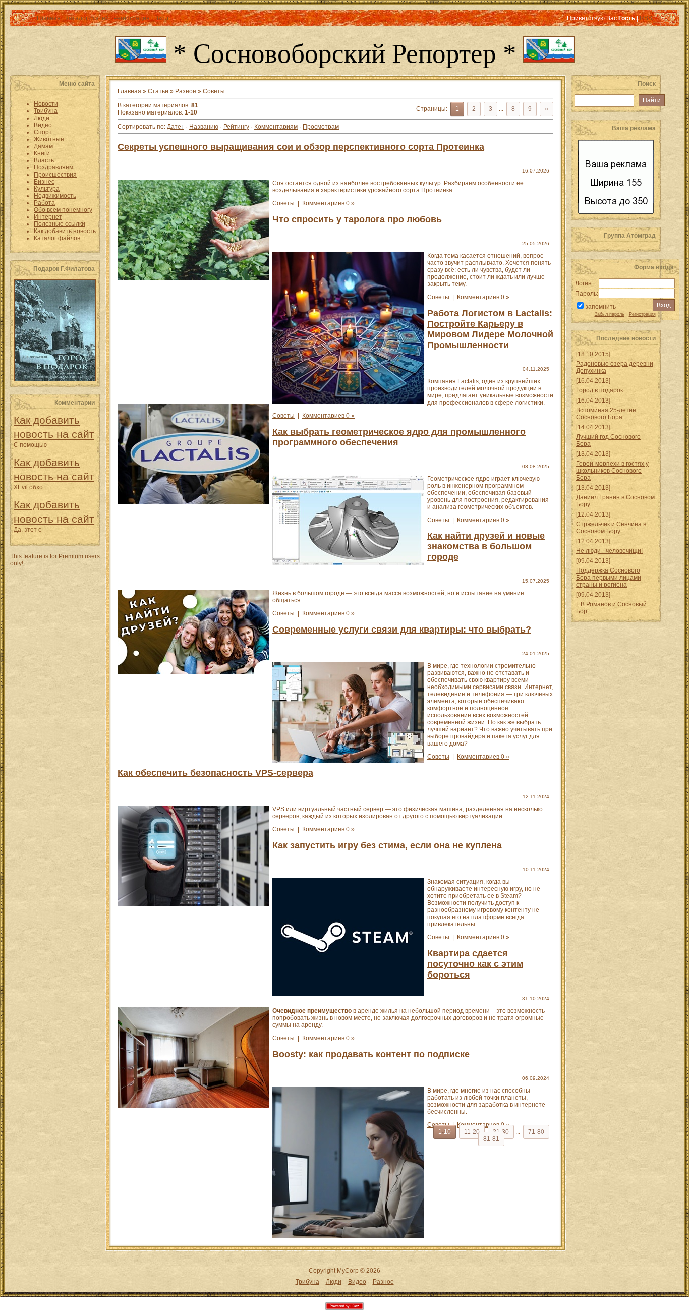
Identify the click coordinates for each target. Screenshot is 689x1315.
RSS (646, 18)
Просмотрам (321, 126)
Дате (174, 126)
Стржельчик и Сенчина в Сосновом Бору (611, 528)
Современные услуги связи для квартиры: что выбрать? (401, 629)
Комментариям (276, 126)
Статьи (158, 91)
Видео (357, 1281)
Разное (185, 91)
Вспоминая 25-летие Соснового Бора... (606, 414)
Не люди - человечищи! (609, 550)
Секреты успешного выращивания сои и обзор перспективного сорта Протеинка (301, 147)
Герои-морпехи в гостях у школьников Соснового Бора (612, 470)
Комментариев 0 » (328, 203)
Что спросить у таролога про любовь (357, 219)
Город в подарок (599, 390)
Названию (203, 126)
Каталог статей (87, 18)
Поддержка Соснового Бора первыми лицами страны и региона (608, 577)
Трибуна (307, 1281)
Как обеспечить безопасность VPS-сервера (215, 773)
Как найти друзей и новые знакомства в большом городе (486, 546)
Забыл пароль (609, 314)
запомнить (600, 306)
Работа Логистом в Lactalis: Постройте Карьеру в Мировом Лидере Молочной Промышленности (490, 329)
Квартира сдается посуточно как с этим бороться (475, 964)
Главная (49, 18)
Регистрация (131, 18)
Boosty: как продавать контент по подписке (371, 1054)
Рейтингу (236, 126)
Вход (161, 18)
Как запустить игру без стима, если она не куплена (387, 845)
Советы (283, 203)
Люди (333, 1281)
